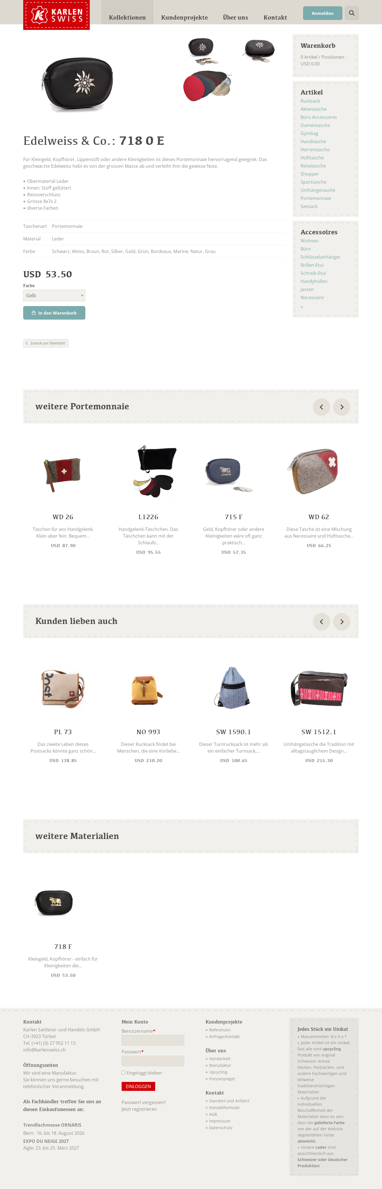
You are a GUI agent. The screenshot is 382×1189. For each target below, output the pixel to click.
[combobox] (54, 295)
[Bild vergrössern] (208, 51)
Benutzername (138, 1031)
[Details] (63, 495)
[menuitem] (127, 12)
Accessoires (319, 232)
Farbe (29, 285)
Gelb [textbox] (31, 295)
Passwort (133, 1052)
